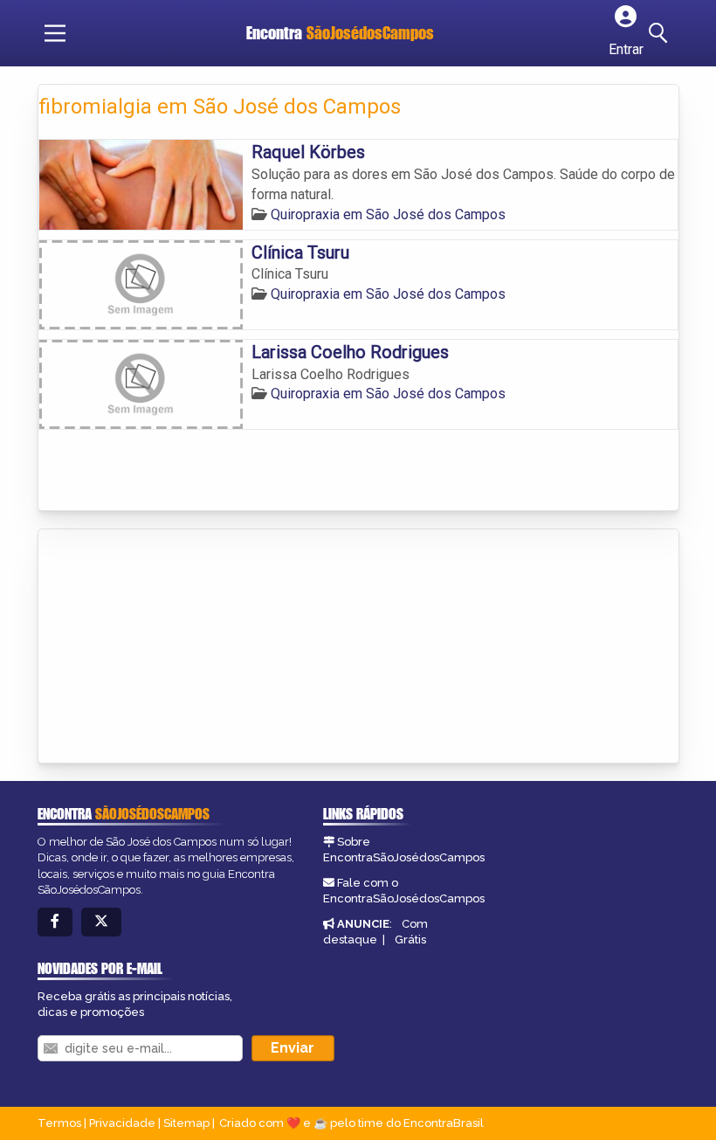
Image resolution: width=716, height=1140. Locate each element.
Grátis (410, 939)
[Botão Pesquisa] (661, 33)
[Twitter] (101, 922)
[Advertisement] (169, 647)
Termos (59, 1123)
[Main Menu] (55, 33)
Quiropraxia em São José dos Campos (388, 214)
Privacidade (122, 1123)
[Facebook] (55, 922)
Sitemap (186, 1123)
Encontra (340, 33)
